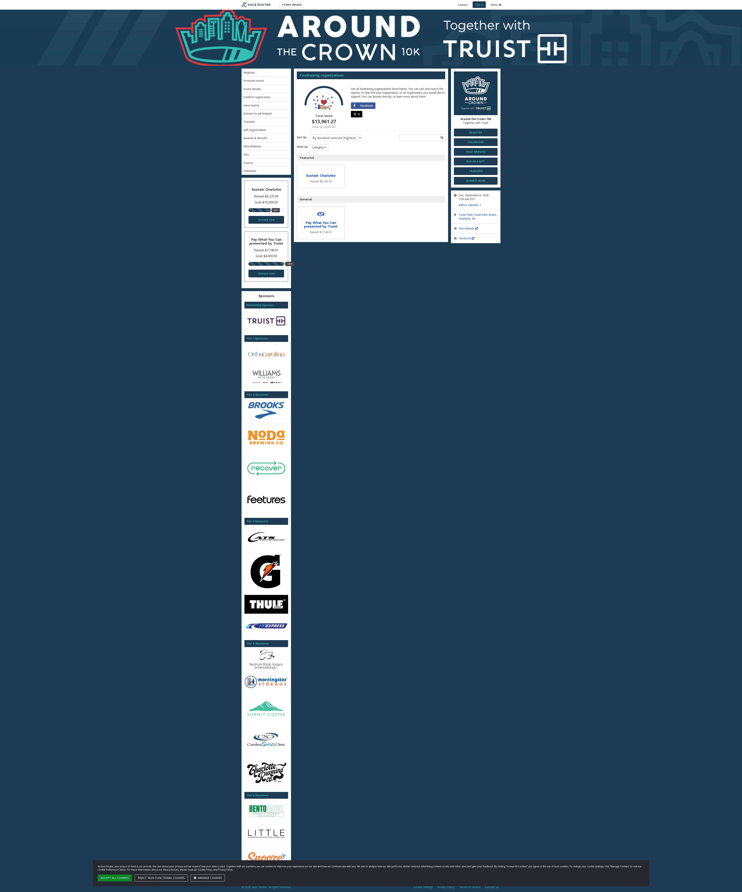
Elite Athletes (252, 146)
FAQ (246, 154)
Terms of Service (469, 887)
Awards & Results (255, 138)
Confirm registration (256, 97)
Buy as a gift (475, 161)
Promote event (253, 80)
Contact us (492, 887)
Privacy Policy (445, 887)
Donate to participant (257, 113)
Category (318, 147)
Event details (292, 4)
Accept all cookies (115, 878)
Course (248, 163)
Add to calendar (469, 205)
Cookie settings (423, 887)
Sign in (479, 4)
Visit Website (467, 228)
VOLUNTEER (476, 142)
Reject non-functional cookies (161, 878)
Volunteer (249, 171)
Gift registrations (254, 130)
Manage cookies (209, 878)
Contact (463, 5)
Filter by (302, 147)
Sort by (302, 137)
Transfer (249, 122)
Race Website (475, 152)
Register (249, 72)
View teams (251, 105)
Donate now (266, 220)
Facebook (465, 238)
